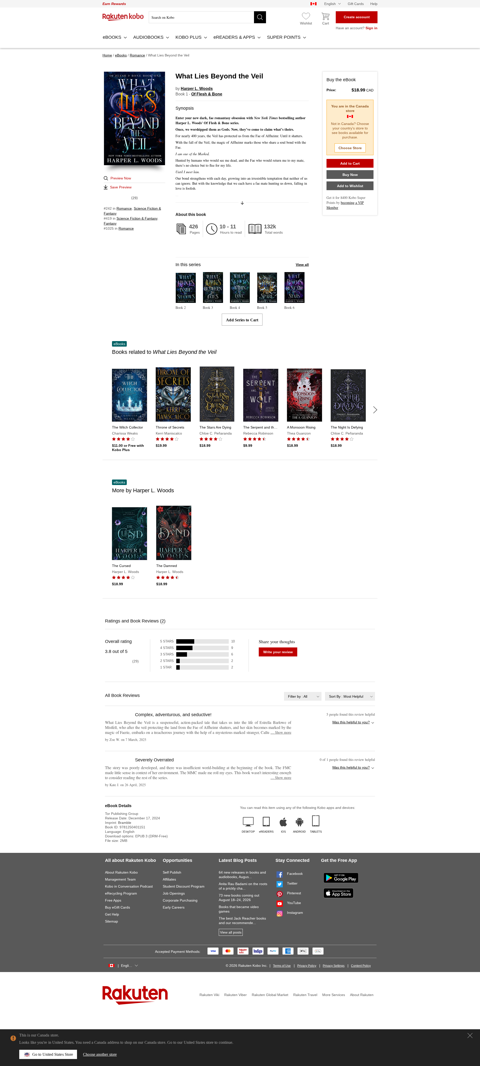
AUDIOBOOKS (149, 37)
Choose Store (350, 148)
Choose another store (100, 1054)
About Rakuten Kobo (121, 872)
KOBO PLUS (189, 37)
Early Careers (173, 907)
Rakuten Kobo (123, 17)
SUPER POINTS (284, 37)
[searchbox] (207, 17)
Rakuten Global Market (270, 995)
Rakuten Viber (235, 995)
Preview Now (120, 178)
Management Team (120, 879)
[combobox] (303, 696)
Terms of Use (282, 966)
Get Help (112, 914)
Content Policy (361, 966)
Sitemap (111, 921)
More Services (333, 995)
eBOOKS (112, 37)
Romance (124, 208)
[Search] (260, 17)
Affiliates (169, 879)
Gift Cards (356, 4)
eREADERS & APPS (235, 37)
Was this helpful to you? (351, 722)
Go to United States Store (52, 1054)
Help (374, 4)
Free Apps (113, 900)
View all (302, 265)
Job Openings (174, 893)
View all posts (231, 932)
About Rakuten (362, 995)
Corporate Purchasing (180, 900)
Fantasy (110, 223)
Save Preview (121, 187)
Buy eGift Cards (117, 907)
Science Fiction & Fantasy (136, 218)
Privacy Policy (306, 966)
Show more (280, 732)
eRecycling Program (121, 893)
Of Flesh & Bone (206, 94)
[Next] (375, 410)
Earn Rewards (114, 4)
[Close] (470, 1035)
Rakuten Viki (209, 995)
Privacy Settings (333, 966)
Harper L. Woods (197, 88)
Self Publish (172, 872)
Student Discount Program (183, 886)
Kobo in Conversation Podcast (129, 886)
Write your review (278, 652)
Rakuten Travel (305, 995)
